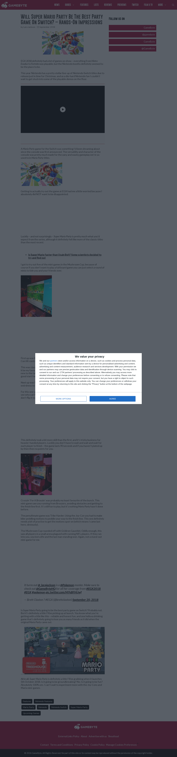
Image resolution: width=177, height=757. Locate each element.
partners (54, 361)
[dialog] (88, 378)
